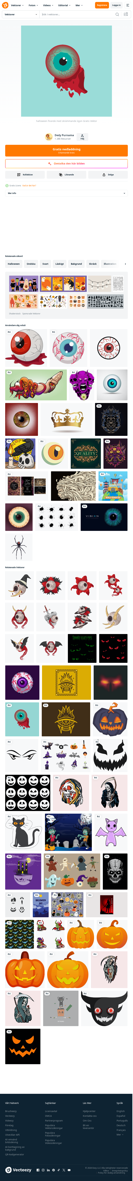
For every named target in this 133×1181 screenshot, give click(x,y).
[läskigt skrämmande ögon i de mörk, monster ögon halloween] (113, 648)
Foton (32, 5)
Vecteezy (10, 1115)
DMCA (47, 1115)
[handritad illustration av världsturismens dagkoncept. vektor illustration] (112, 486)
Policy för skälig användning (109, 1172)
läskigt (59, 263)
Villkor (104, 1170)
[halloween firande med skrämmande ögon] (22, 719)
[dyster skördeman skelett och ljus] (109, 969)
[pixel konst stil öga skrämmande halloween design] (22, 682)
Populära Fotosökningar (52, 1134)
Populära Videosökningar (52, 1142)
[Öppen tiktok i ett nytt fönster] (58, 1170)
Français (118, 1130)
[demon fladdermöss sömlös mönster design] (19, 934)
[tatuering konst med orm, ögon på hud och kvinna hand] (36, 384)
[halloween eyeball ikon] (53, 453)
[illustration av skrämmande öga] (19, 585)
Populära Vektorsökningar (53, 1127)
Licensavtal (50, 1111)
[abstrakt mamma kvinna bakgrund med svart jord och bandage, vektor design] (73, 486)
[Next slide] (120, 264)
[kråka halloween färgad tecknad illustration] (20, 453)
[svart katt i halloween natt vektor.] (23, 832)
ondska (31, 263)
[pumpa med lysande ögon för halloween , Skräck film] (110, 719)
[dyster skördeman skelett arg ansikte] (71, 793)
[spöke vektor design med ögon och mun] (22, 1046)
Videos (47, 5)
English (118, 1111)
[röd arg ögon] (110, 682)
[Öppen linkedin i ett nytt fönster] (48, 1170)
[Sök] (117, 14)
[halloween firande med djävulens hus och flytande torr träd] (23, 871)
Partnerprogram (53, 1120)
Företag (9, 1125)
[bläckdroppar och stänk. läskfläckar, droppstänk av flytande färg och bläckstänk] (56, 517)
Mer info (12, 193)
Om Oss (85, 1120)
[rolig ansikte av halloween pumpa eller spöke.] (110, 755)
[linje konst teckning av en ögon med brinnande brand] (66, 719)
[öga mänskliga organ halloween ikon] (68, 348)
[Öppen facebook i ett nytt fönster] (38, 1170)
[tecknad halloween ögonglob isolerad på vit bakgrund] (26, 348)
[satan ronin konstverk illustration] (111, 419)
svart (45, 263)
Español (118, 1115)
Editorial (63, 5)
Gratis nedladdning (66, 150)
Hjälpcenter (87, 1111)
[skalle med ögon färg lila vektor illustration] (81, 384)
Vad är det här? (29, 185)
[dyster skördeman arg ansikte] (109, 793)
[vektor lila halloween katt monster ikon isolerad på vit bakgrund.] (110, 832)
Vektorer (16, 5)
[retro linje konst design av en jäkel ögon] (66, 682)
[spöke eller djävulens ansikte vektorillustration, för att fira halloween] (104, 1008)
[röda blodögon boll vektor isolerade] (108, 348)
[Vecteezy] (5, 5)
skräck (93, 263)
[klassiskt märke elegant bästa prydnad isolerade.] (86, 453)
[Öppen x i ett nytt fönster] (64, 1170)
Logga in (116, 5)
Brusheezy (11, 1111)
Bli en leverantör (87, 1127)
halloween (14, 263)
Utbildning (11, 1130)
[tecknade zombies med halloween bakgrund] (68, 832)
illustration (110, 263)
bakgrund (76, 263)
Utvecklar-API (12, 1134)
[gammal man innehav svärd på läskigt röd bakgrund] (106, 904)
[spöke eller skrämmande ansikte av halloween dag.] (27, 793)
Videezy (9, 1120)
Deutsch (118, 1125)
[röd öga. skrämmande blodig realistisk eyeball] (21, 419)
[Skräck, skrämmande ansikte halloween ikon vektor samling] (17, 904)
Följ (82, 138)
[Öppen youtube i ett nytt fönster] (69, 1170)
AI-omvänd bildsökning (11, 1141)
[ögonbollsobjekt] (112, 384)
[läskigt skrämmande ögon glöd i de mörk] (82, 648)
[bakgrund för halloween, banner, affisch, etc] (41, 904)
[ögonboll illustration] (19, 517)
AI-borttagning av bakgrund (14, 1148)
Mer (78, 5)
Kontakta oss (88, 1115)
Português (119, 1120)
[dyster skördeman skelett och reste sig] (23, 1008)
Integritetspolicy (117, 1170)
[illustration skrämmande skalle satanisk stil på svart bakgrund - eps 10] (115, 871)
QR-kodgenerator (14, 1154)
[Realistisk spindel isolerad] (18, 547)
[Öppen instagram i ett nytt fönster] (43, 1170)
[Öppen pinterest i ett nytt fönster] (53, 1170)
